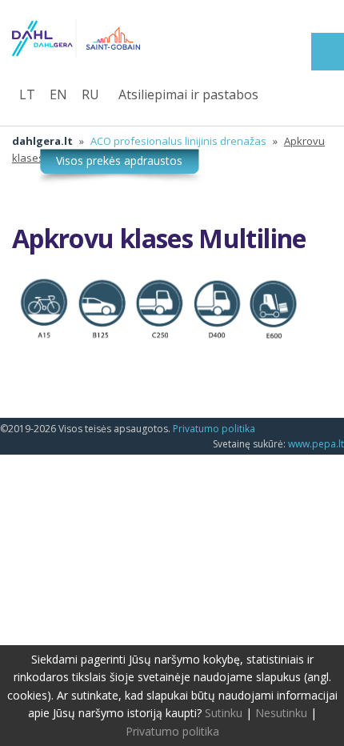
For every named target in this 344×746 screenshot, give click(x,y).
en (58, 94)
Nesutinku (281, 712)
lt (27, 94)
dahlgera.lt (42, 141)
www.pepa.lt (316, 444)
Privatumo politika (214, 428)
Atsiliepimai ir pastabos (188, 94)
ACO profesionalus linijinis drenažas (178, 141)
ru (90, 94)
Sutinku (223, 712)
